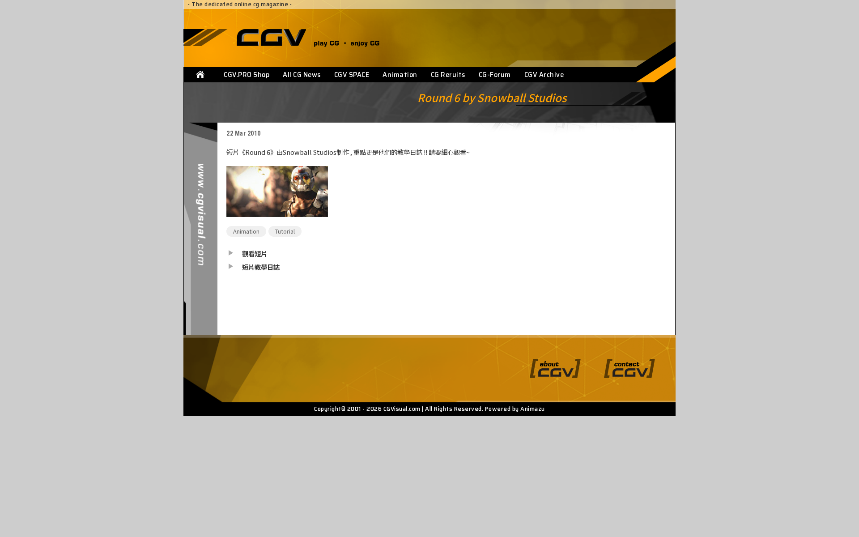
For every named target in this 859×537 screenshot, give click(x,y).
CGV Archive (544, 75)
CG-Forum (495, 75)
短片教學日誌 (261, 267)
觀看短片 (254, 253)
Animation (400, 75)
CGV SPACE (352, 75)
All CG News (302, 75)
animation (246, 231)
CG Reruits (448, 75)
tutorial (285, 231)
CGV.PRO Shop (246, 75)
